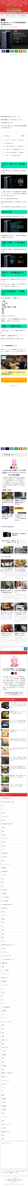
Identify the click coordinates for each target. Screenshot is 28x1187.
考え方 (3, 827)
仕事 (3, 1135)
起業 (3, 1120)
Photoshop (4, 856)
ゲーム (3, 1087)
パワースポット (5, 952)
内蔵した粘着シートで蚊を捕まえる (15, 146)
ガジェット (4, 1084)
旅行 (3, 1032)
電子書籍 (4, 1098)
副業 (3, 966)
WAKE (3, 919)
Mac (3, 886)
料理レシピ (4, 1076)
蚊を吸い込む (9, 143)
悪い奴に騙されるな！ (7, 798)
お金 (3, 941)
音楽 (3, 933)
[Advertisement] (14, 70)
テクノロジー (5, 985)
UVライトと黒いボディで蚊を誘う (15, 140)
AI (2, 809)
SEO (3, 1139)
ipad (3, 878)
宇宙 (3, 1029)
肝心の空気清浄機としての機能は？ (15, 152)
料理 (3, 1025)
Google (3, 948)
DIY (3, 805)
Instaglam (4, 1065)
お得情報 (4, 1054)
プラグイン (4, 875)
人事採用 (4, 1010)
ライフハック (5, 816)
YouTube (4, 842)
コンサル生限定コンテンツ (8, 959)
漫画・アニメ (5, 1040)
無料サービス (5, 977)
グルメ (3, 1003)
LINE (3, 1058)
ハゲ (3, 1014)
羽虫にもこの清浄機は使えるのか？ (15, 149)
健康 (3, 1095)
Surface (4, 1102)
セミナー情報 (5, 970)
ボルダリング (5, 1047)
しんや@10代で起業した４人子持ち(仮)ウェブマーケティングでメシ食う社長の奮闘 (14, 472)
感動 (3, 1043)
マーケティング (5, 974)
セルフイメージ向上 (7, 1021)
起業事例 (4, 981)
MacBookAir (5, 871)
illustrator (4, 834)
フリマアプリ (5, 838)
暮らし (3, 911)
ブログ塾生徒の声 (6, 1007)
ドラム (3, 849)
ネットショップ (5, 1080)
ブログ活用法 (5, 900)
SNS (3, 922)
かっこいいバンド (6, 864)
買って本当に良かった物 (8, 801)
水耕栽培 (4, 1109)
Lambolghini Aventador (7, 823)
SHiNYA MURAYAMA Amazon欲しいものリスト (14, 380)
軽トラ (3, 882)
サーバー (4, 1018)
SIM (3, 1069)
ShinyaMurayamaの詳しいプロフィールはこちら (14, 693)
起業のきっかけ (5, 1131)
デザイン (4, 915)
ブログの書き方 (5, 897)
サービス (4, 1051)
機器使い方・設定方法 (7, 1073)
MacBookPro (5, 853)
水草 (3, 1113)
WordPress (4, 889)
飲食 (3, 860)
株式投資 (4, 867)
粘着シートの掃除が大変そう (13, 155)
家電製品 (3, 19)
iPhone (3, 820)
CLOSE (22, 135)
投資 (3, 937)
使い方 (3, 812)
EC (2, 999)
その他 (3, 1128)
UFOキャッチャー (6, 1124)
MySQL (3, 845)
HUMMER (4, 893)
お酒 (3, 831)
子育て (3, 992)
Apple (3, 930)
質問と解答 (4, 963)
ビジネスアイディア (7, 955)
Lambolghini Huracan (7, 904)
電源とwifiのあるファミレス (8, 944)
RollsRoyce (4, 908)
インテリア (4, 1116)
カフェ (3, 988)
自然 (3, 1036)
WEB (3, 1062)
